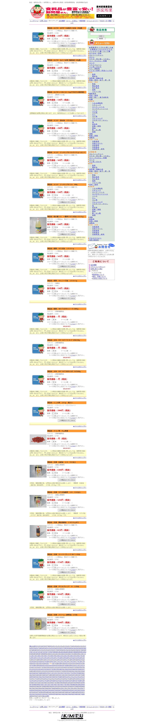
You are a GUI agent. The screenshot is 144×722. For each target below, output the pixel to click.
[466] (76, 694)
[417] (83, 688)
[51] (40, 650)
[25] (33, 648)
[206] (60, 665)
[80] (55, 652)
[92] (85, 652)
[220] (50, 667)
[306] (53, 677)
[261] (73, 671)
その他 (95, 112)
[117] (47, 656)
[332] (83, 679)
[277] (70, 673)
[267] (37, 673)
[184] (44, 663)
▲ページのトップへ (79, 55)
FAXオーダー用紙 (105, 21)
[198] (34, 665)
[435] (31, 692)
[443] (57, 692)
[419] (34, 690)
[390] (50, 686)
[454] (37, 694)
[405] (44, 688)
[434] (83, 690)
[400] (83, 686)
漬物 (91, 134)
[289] (53, 675)
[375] (57, 684)
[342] (60, 680)
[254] (50, 671)
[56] (53, 650)
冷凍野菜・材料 (98, 149)
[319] (40, 679)
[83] (62, 652)
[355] (47, 682)
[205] (57, 665)
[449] (76, 692)
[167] (44, 661)
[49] (35, 650)
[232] (34, 669)
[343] (63, 680)
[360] (63, 682)
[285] (40, 675)
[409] (57, 688)
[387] (40, 686)
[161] (79, 660)
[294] (70, 675)
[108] (74, 654)
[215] (34, 667)
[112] (31, 656)
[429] (66, 690)
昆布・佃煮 (93, 95)
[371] (44, 684)
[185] (47, 663)
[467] (79, 694)
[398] (76, 686)
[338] (47, 680)
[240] (60, 669)
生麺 (91, 99)
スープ (92, 63)
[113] (34, 656)
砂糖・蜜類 (96, 126)
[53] (45, 650)
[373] (50, 684)
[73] (38, 652)
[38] (65, 648)
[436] (34, 692)
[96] (38, 654)
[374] (53, 684)
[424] (50, 690)
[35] (57, 648)
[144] (79, 658)
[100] (48, 654)
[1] (37, 646)
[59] (60, 650)
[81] (57, 652)
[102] (54, 654)
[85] (67, 652)
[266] (34, 673)
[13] (60, 646)
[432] (76, 690)
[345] (70, 680)
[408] (53, 688)
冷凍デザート (97, 143)
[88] (75, 652)
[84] (65, 652)
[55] (50, 650)
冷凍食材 (95, 145)
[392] (57, 686)
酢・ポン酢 (96, 130)
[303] (44, 677)
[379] (70, 684)
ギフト (92, 57)
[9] (50, 646)
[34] (55, 648)
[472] (40, 696)
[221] (53, 667)
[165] (37, 661)
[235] (44, 669)
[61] (65, 650)
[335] (37, 680)
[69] (85, 650)
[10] (52, 646)
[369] (37, 684)
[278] (73, 673)
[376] (60, 684)
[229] (79, 667)
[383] (83, 684)
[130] (34, 658)
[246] (79, 669)
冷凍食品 (95, 147)
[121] (60, 656)
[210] (73, 665)
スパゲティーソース (100, 109)
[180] (31, 663)
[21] (80, 646)
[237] (50, 669)
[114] (37, 656)
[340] (53, 680)
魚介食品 (95, 88)
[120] (57, 656)
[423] (47, 690)
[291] (60, 675)
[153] (53, 660)
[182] (37, 663)
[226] (70, 667)
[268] (40, 673)
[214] (31, 667)
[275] (63, 673)
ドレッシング (97, 118)
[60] (62, 650)
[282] (31, 675)
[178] (79, 661)
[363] (73, 682)
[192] (70, 663)
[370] (40, 684)
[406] (47, 688)
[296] (76, 675)
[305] (50, 677)
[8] (49, 646)
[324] (57, 679)
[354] (44, 682)
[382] (79, 684)
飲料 (94, 74)
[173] (63, 661)
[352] (37, 682)
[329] (73, 679)
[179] (83, 661)
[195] (79, 663)
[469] (31, 696)
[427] (60, 690)
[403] (37, 688)
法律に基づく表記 (96, 269)
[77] (48, 652)
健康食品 (92, 93)
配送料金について (98, 274)
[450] (79, 692)
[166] (40, 661)
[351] (34, 682)
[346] (73, 680)
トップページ (34, 21)
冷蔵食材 (95, 141)
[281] (83, 673)
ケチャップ (96, 105)
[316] (31, 679)
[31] (48, 648)
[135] (50, 658)
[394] (63, 686)
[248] (31, 671)
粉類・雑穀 (93, 135)
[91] (82, 652)
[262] (76, 671)
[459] (53, 694)
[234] (40, 669)
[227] (73, 667)
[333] (31, 680)
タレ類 (95, 116)
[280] (79, 673)
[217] (40, 667)
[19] (75, 646)
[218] (44, 667)
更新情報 (82, 21)
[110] (80, 654)
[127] (79, 656)
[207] (63, 665)
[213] (83, 665)
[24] (30, 648)
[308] (60, 677)
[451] (83, 692)
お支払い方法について (100, 278)
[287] (47, 675)
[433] (79, 690)
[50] (38, 650)
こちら (73, 43)
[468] (83, 694)
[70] (30, 652)
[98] (43, 654)
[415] (76, 688)
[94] (33, 654)
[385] (34, 686)
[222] (57, 667)
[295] (73, 675)
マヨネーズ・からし (100, 120)
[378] (66, 684)
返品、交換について (99, 276)
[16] (67, 646)
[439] (44, 692)
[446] (66, 692)
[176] (73, 661)
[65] (75, 650)
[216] (37, 667)
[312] (73, 677)
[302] (40, 677)
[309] (63, 677)
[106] (67, 654)
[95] (35, 654)
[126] (76, 656)
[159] (73, 660)
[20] (77, 646)
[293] (66, 675)
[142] (73, 658)
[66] (77, 650)
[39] (67, 648)
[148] (37, 660)
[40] (70, 648)
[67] (80, 650)
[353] (40, 682)
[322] (50, 679)
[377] (63, 684)
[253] (47, 671)
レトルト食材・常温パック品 (100, 70)
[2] (38, 646)
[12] (57, 646)
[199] (37, 665)
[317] (34, 679)
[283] (34, 675)
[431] (73, 690)
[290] (57, 675)
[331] (79, 679)
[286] (44, 675)
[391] (53, 686)
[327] (66, 679)
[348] (79, 680)
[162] (83, 660)
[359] (60, 682)
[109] (77, 654)
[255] (53, 671)
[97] (40, 654)
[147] (34, 660)
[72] (35, 652)
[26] (35, 648)
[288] (50, 675)
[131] (37, 658)
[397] (73, 686)
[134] (47, 658)
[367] (31, 684)
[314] (79, 677)
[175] (70, 661)
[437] (37, 692)
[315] (83, 677)
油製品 (92, 137)
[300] (34, 677)
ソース (95, 111)
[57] (55, 650)
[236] (47, 669)
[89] (77, 652)
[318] (37, 679)
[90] (80, 652)
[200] (40, 665)
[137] (57, 658)
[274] (60, 673)
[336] (40, 680)
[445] (63, 692)
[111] (84, 654)
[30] (45, 648)
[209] (70, 665)
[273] (57, 673)
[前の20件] (32, 646)
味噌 (94, 132)
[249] (34, 671)
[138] (60, 658)
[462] (63, 694)
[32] (50, 648)
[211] (76, 665)
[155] (60, 660)
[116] (44, 656)
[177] (76, 661)
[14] (62, 646)
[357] (53, 682)
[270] (47, 673)
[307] (57, 677)
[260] (70, 671)
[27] (38, 648)
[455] (40, 694)
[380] (73, 684)
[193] (73, 663)
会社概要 (62, 21)
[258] (63, 671)
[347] (76, 680)
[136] (53, 658)
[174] (66, 661)
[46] (85, 648)
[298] (83, 675)
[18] (72, 646)
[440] (47, 692)
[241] (63, 669)
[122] (63, 656)
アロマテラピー (95, 238)
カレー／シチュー (96, 55)
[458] (50, 694)
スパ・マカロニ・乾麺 (98, 61)
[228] (76, 667)
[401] (31, 688)
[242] (66, 669)
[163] (31, 661)
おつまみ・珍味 (95, 53)
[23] (84, 646)
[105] (64, 654)
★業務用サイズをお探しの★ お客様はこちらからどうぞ (101, 48)
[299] (31, 677)
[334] (34, 680)
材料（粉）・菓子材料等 (99, 97)
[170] (53, 661)
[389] (47, 686)
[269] (44, 673)
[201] (44, 665)
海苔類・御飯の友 (96, 78)
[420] (37, 690)
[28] (40, 648)
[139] (63, 658)
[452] (31, 694)
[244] (73, 669)
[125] (73, 656)
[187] (53, 663)
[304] (47, 677)
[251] (40, 671)
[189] (60, 663)
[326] (63, 679)
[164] (34, 661)
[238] (53, 669)
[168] (47, 661)
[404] (40, 688)
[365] (79, 682)
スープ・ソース (98, 107)
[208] (66, 665)
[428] (63, 690)
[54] (48, 650)
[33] (53, 648)
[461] (60, 694)
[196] (83, 663)
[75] (43, 652)
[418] (31, 690)
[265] (31, 673)
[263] (79, 671)
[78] (50, 652)
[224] (63, 667)
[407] (50, 688)
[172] (60, 661)
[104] (61, 654)
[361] (66, 682)
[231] (31, 669)
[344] (66, 680)
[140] (66, 658)
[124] (70, 656)
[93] (30, 654)
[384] (31, 686)
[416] (79, 688)
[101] (51, 654)
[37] (62, 648)
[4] (42, 646)
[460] (57, 694)
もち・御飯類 (94, 68)
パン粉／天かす (95, 67)
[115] (40, 656)
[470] (34, 696)
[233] (37, 669)
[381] (76, 684)
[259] (66, 671)
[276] (66, 673)
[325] (60, 679)
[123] (66, 656)
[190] (63, 663)
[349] (83, 680)
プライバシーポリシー (98, 267)
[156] (63, 660)
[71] (33, 652)
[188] (57, 663)
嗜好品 (95, 76)
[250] (37, 671)
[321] (47, 679)
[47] (30, 650)
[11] (55, 646)
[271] (50, 673)
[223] (60, 667)
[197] (31, 665)
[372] (47, 684)
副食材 (92, 219)
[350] (31, 682)
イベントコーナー (92, 21)
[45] (82, 648)
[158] (70, 660)
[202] (47, 665)
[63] (70, 650)
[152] (50, 660)
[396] (70, 686)
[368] (34, 684)
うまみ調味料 (97, 103)
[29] (43, 648)
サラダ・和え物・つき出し (99, 59)
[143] (76, 658)
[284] (37, 675)
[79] (53, 652)
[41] (72, 648)
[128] (83, 656)
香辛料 (95, 124)
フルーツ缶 (96, 91)
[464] (70, 694)
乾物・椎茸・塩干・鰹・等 (99, 80)
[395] (66, 686)
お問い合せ (43, 21)
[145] (83, 658)
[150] (44, 660)
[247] (83, 669)
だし (94, 114)
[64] (72, 650)
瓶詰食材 (95, 86)
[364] (76, 682)
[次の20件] (45, 696)
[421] (40, 690)
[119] (53, 656)
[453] (34, 694)
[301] (37, 677)
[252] (44, 671)
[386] (37, 686)
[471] (37, 696)
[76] (45, 652)
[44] (80, 648)
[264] (83, 671)
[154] (57, 660)
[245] (76, 669)
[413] (70, 688)
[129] (31, 658)
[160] (76, 660)
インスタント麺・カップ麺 (99, 51)
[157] (66, 660)
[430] (70, 690)
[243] (70, 669)
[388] (44, 686)
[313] (76, 677)
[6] (45, 646)
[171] (57, 661)
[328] (70, 679)
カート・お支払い (72, 21)
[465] (73, 694)
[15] (65, 646)
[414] (73, 688)
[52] (43, 650)
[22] (82, 646)
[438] (40, 692)
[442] (53, 692)
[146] (31, 660)
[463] (66, 694)
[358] (57, 682)
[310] (66, 677)
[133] (44, 658)
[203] (50, 665)
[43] (77, 648)
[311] (70, 677)
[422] (44, 690)
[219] (47, 667)
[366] (83, 682)
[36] (60, 648)
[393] (60, 686)
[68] (82, 650)
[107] (71, 654)
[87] (72, 652)
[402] (34, 688)
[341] (57, 680)
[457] (47, 694)
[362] (70, 682)
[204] (53, 665)
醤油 (94, 128)
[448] (73, 692)
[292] (63, 675)
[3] (40, 646)
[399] (79, 686)
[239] (57, 669)
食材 (94, 89)
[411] (63, 688)
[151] (47, 660)
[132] (40, 658)
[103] (58, 654)
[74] (40, 652)
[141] (70, 658)
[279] (76, 673)
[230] (83, 667)
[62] (67, 650)
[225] (66, 667)
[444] (60, 692)
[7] (47, 646)
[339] (50, 680)
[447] (70, 692)
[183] (40, 663)
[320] (44, 679)
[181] (34, 663)
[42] (75, 648)
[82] (60, 652)
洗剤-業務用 (94, 240)
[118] (50, 656)
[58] (57, 650)
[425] (53, 690)
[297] (79, 675)
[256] (57, 671)
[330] (76, 679)
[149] (40, 660)
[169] (50, 661)
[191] (66, 663)
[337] (44, 680)
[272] (53, 673)
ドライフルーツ (95, 65)
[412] (66, 688)
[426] (57, 690)
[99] (45, 654)
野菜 (94, 84)
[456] (44, 694)
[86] (70, 652)
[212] (79, 665)
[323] (53, 679)
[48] (33, 650)
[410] (60, 688)
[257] (60, 671)
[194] (76, 663)
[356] (50, 682)
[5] (44, 646)
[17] (70, 646)
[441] (50, 692)
